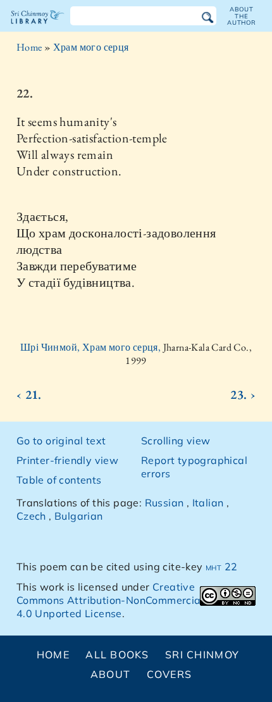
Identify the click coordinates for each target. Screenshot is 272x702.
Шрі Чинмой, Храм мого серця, (91, 347)
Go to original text (61, 440)
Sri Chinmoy (202, 654)
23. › (243, 394)
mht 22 (221, 566)
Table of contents (59, 479)
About (110, 674)
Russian (164, 502)
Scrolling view (176, 440)
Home (29, 47)
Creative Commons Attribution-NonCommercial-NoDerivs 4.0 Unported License (135, 600)
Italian (208, 502)
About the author (241, 16)
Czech (31, 516)
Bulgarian (78, 516)
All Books (117, 654)
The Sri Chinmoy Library (38, 28)
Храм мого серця (91, 47)
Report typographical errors (194, 467)
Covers (169, 674)
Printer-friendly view (67, 460)
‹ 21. (29, 394)
